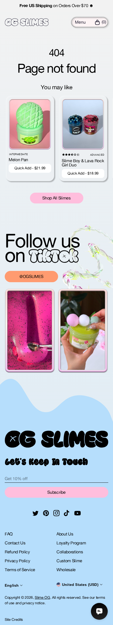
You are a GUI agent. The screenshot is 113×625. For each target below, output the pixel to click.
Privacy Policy (17, 560)
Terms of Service (20, 569)
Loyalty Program (71, 542)
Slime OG (42, 597)
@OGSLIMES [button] (31, 276)
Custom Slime (69, 560)
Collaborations (69, 551)
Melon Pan (18, 159)
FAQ (9, 534)
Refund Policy (17, 551)
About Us (64, 534)
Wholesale (66, 569)
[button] (80, 22)
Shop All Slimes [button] (56, 198)
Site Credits (14, 619)
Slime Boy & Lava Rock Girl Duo (83, 162)
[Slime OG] (27, 22)
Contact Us (15, 542)
